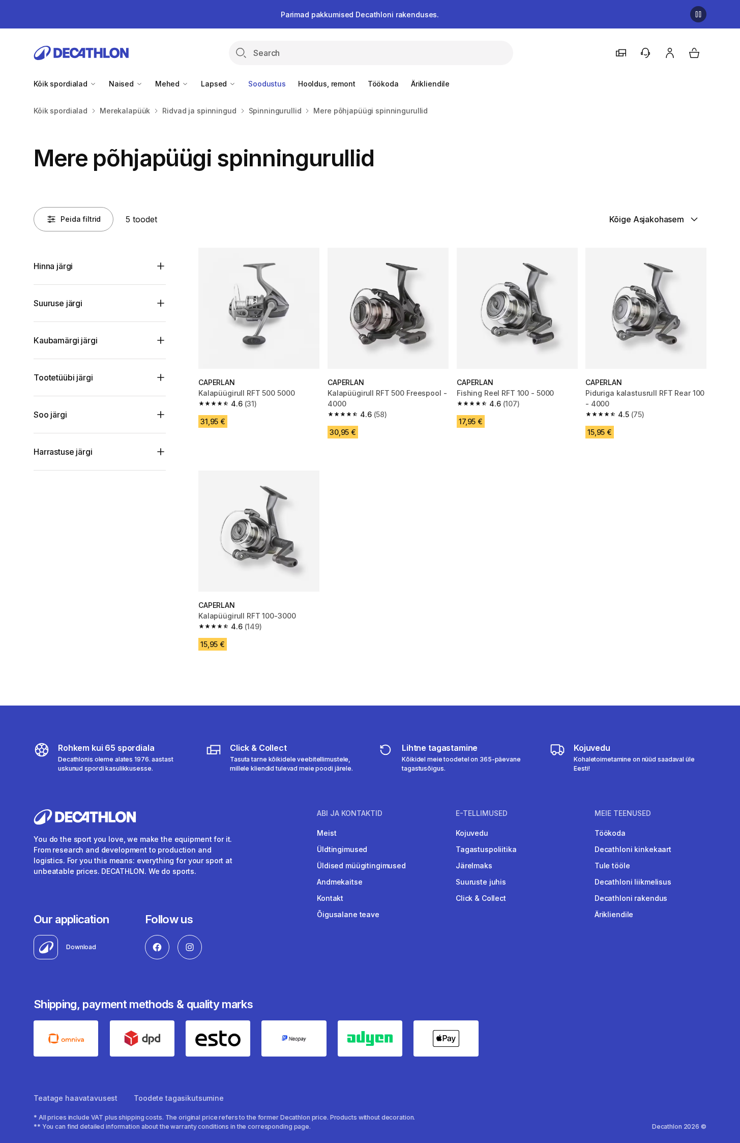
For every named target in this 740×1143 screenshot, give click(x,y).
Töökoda (383, 83)
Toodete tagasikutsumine (179, 1098)
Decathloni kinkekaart (633, 849)
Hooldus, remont (327, 83)
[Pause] (698, 14)
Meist (326, 833)
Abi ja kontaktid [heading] (349, 813)
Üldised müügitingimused (361, 865)
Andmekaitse (339, 881)
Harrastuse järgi (63, 452)
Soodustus (267, 83)
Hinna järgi (53, 266)
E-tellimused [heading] (482, 813)
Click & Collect (481, 898)
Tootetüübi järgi (63, 377)
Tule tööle (612, 865)
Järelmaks (474, 865)
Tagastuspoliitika (486, 849)
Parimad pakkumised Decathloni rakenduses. (360, 14)
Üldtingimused (342, 849)
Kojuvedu (472, 833)
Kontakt (330, 898)
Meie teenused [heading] (623, 813)
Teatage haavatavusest (75, 1098)
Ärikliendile (430, 83)
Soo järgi (50, 414)
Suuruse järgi (58, 303)
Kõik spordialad (62, 83)
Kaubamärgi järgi (65, 340)
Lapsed (215, 83)
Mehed (168, 83)
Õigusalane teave (348, 914)
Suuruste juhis (481, 881)
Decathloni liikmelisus (633, 881)
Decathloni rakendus (631, 898)
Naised (122, 83)
